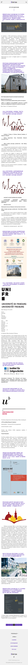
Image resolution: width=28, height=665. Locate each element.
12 (11, 624)
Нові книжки (14, 646)
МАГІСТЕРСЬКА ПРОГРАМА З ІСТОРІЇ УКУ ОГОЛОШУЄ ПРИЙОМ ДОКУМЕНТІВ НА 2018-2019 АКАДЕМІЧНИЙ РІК (13, 555)
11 (9, 624)
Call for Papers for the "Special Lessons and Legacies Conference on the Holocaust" (13, 364)
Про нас (14, 649)
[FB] (14, 657)
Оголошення (14, 643)
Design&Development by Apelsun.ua (14, 662)
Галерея (14, 640)
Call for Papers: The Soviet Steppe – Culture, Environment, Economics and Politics (14, 284)
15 (18, 624)
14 (16, 624)
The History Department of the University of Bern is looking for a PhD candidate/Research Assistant (14, 390)
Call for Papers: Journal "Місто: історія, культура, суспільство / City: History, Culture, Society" (13, 113)
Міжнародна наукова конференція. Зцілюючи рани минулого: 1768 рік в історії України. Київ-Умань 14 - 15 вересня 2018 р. (14, 233)
